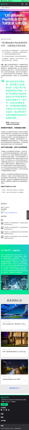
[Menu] (26, 4)
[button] (28, 215)
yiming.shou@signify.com (10, 212)
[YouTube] (8, 410)
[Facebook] (1, 410)
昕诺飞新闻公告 (6, 7)
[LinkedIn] (6, 410)
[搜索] (22, 4)
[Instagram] (3, 410)
